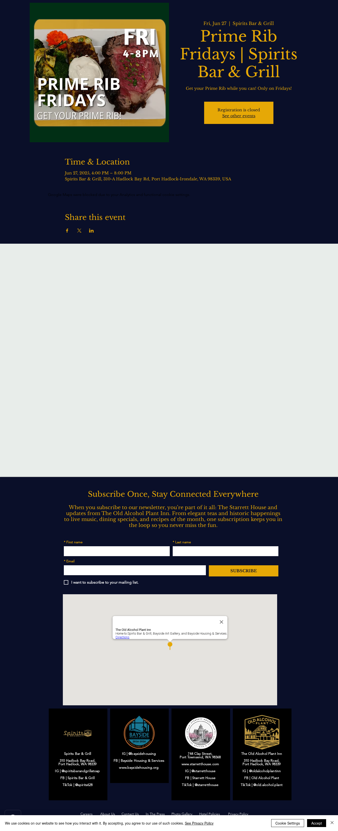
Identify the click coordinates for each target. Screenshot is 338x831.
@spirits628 (84, 785)
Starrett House (204, 778)
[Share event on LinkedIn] (91, 231)
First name (73, 542)
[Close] (332, 823)
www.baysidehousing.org (139, 767)
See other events (238, 115)
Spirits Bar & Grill (81, 778)
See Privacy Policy (199, 823)
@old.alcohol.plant (268, 785)
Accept (316, 823)
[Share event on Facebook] (67, 231)
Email (69, 561)
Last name (182, 542)
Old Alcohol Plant (265, 778)
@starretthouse (204, 771)
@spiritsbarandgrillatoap (81, 771)
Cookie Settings (287, 823)
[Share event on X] (79, 231)
